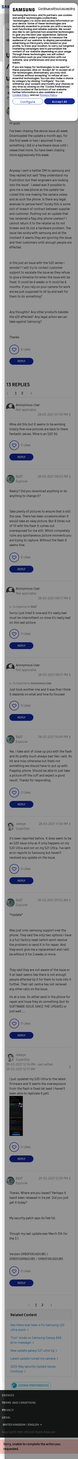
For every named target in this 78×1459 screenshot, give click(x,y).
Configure (27, 102)
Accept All (59, 102)
